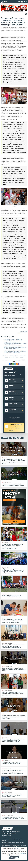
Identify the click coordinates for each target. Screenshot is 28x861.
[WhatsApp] (13, 364)
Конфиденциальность (7, 837)
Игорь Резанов (23, 331)
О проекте (4, 833)
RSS (3, 831)
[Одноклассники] (17, 364)
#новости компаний (9, 357)
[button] (25, 88)
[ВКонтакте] (9, 364)
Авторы (9, 833)
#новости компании (19, 357)
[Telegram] (15, 364)
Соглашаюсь (14, 857)
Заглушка (14, 833)
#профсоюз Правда (14, 356)
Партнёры (4, 835)
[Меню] (26, 2)
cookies (13, 842)
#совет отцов (22, 356)
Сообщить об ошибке (14, 831)
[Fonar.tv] (4, 1)
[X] (11, 364)
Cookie (16, 848)
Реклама (9, 835)
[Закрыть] (26, 14)
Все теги (6, 831)
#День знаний (5, 356)
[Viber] (18, 364)
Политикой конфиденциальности (16, 854)
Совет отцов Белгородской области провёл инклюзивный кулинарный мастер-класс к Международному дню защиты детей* (13, 341)
